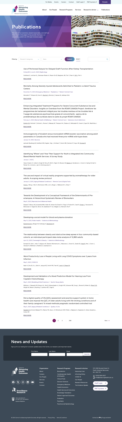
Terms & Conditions (62, 417)
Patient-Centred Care (66, 92)
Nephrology (43, 72)
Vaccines (37, 140)
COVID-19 (35, 262)
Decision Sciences (62, 381)
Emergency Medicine (42, 92)
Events (56, 2)
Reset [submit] (78, 59)
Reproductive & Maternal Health (42, 201)
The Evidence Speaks (81, 385)
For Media (49, 2)
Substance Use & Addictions (76, 120)
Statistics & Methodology (50, 220)
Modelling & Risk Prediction (40, 282)
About (44, 10)
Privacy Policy (51, 417)
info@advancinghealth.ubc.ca (104, 377)
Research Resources (81, 382)
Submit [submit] (69, 59)
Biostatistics (61, 371)
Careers (63, 2)
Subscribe (86, 354)
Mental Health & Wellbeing (43, 120)
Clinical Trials (61, 379)
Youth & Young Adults (57, 282)
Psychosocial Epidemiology (65, 404)
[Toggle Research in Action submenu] (98, 10)
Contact (71, 2)
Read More (27, 78)
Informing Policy (80, 374)
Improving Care (80, 371)
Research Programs (66, 10)
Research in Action (90, 10)
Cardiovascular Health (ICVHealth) (64, 375)
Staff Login (79, 2)
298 (70, 320)
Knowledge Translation (64, 393)
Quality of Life (55, 306)
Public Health (36, 220)
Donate (104, 2)
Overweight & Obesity (40, 240)
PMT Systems (91, 2)
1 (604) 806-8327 (100, 375)
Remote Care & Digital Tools (61, 181)
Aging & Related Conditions (42, 181)
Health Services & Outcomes (66, 390)
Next (106, 320)
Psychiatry (60, 401)
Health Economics (62, 387)
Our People (53, 10)
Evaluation (60, 398)
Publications (106, 10)
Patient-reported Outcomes (65, 395)
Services (78, 10)
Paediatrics (54, 92)
